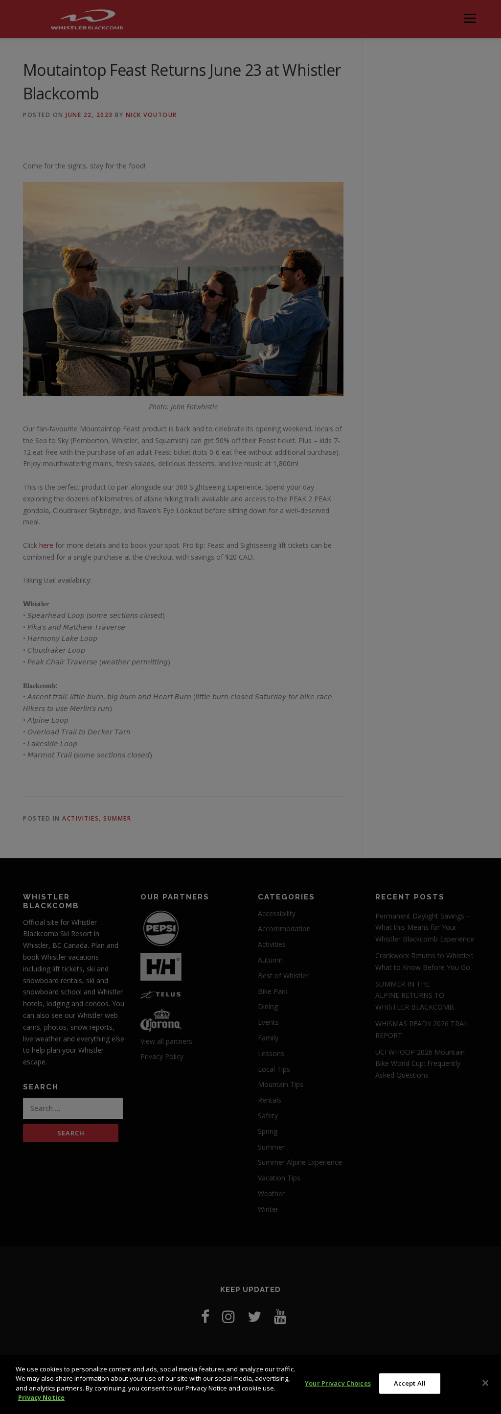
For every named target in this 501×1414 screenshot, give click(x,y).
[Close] (485, 1383)
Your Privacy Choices (338, 1383)
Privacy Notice (41, 1397)
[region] (250, 1384)
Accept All (410, 1383)
